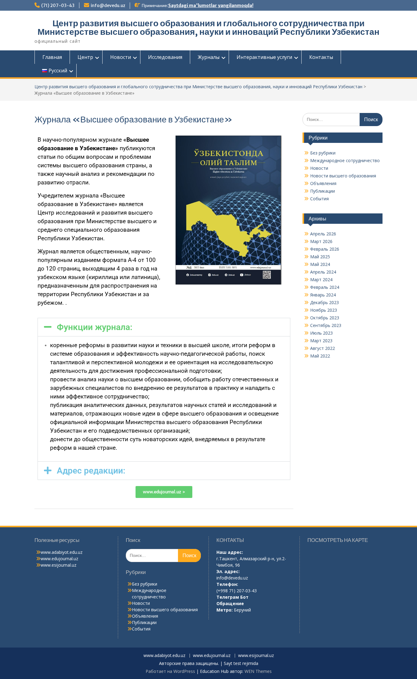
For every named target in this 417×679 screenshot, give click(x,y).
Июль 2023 (321, 333)
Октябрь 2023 (324, 318)
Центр (85, 57)
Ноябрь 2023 (323, 310)
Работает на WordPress (170, 671)
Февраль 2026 (324, 249)
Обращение (230, 603)
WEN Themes (258, 671)
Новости (120, 57)
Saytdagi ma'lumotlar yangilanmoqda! (210, 5)
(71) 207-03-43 (57, 5)
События (319, 199)
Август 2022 (322, 348)
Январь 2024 (323, 295)
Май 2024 (320, 264)
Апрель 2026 (323, 234)
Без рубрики (322, 153)
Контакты (321, 57)
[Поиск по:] (343, 119)
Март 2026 (321, 241)
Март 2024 (321, 279)
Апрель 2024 (323, 272)
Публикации (322, 191)
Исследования (165, 57)
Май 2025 (320, 257)
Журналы (208, 57)
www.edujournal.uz (59, 558)
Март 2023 (321, 340)
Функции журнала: (94, 327)
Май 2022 (320, 356)
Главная (52, 57)
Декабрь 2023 (324, 302)
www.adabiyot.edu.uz (61, 552)
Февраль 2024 (324, 287)
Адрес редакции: (91, 471)
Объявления (323, 183)
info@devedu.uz (108, 5)
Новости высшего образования (343, 176)
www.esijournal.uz (58, 565)
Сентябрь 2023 (325, 325)
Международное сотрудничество (345, 160)
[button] (164, 327)
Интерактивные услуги (264, 57)
